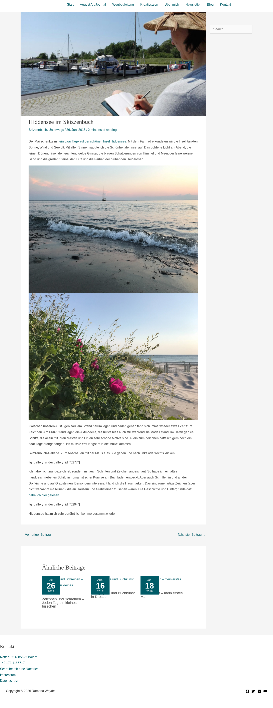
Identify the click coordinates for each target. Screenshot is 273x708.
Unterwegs (56, 129)
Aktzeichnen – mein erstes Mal (161, 595)
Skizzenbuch (38, 129)
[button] (253, 4)
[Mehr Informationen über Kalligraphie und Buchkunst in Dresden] (113, 582)
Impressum (8, 675)
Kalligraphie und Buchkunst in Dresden (113, 595)
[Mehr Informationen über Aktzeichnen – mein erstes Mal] (162, 582)
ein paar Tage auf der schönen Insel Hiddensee (92, 141)
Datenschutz (9, 680)
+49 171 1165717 (12, 663)
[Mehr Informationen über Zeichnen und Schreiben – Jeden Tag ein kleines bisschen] (64, 585)
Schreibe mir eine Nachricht (19, 669)
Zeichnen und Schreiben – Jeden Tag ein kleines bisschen (63, 602)
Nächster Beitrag (192, 534)
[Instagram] (259, 691)
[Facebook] (247, 691)
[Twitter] (253, 691)
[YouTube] (265, 691)
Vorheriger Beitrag (36, 534)
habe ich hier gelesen (44, 495)
